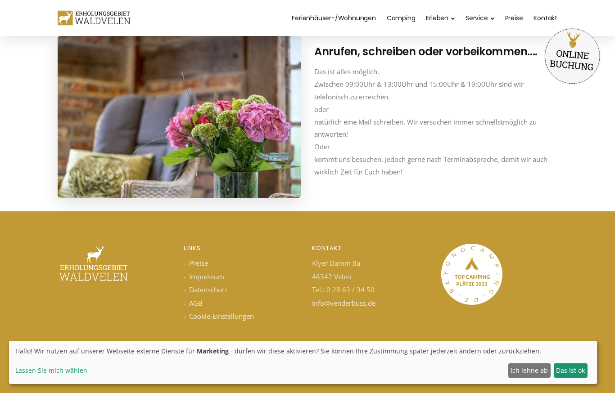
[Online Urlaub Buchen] (572, 55)
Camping (401, 17)
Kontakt (545, 17)
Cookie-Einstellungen (221, 316)
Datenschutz (208, 289)
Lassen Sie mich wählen (51, 370)
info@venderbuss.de (343, 303)
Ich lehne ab (529, 370)
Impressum (206, 276)
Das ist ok (570, 370)
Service (477, 17)
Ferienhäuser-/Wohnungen (333, 17)
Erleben (437, 17)
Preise (514, 17)
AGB (196, 303)
